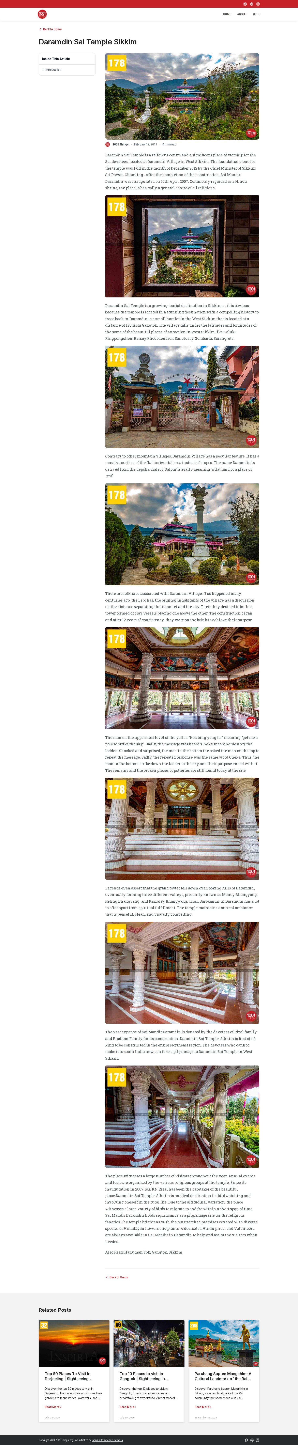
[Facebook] (245, 4)
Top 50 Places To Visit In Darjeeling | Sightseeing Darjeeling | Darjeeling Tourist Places (72, 1381)
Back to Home (52, 29)
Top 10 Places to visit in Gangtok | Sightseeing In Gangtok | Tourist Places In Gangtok (144, 1381)
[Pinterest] (251, 4)
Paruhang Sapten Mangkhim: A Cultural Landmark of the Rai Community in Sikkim (223, 1378)
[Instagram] (258, 4)
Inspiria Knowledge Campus (107, 1440)
